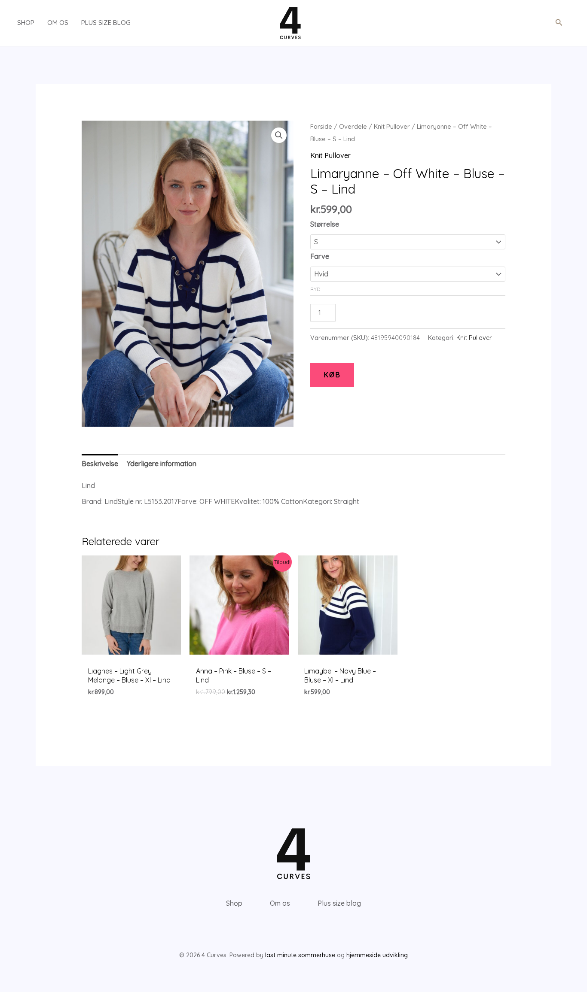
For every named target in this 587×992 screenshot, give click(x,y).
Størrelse (324, 224)
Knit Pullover (392, 126)
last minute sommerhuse (300, 955)
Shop (25, 22)
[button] (559, 22)
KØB (332, 374)
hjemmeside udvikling (377, 955)
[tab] (100, 463)
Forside (321, 126)
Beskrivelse (100, 463)
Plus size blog (106, 22)
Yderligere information (161, 463)
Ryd (315, 289)
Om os (57, 22)
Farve (319, 256)
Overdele (353, 126)
